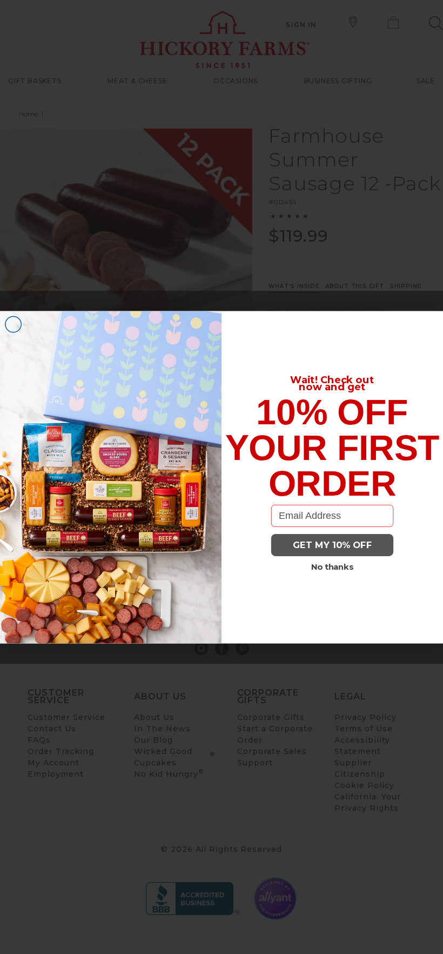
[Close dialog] (13, 324)
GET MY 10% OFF (332, 544)
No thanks (332, 566)
